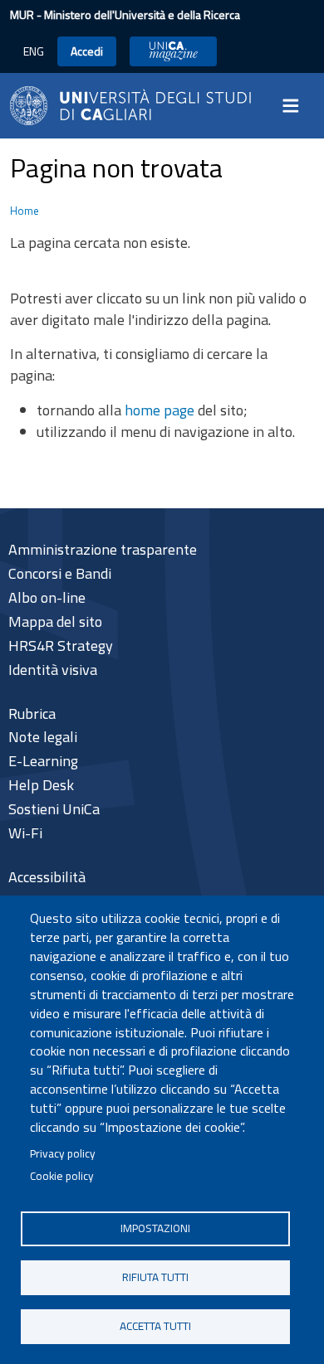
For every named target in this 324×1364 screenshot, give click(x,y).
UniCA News (173, 51)
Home (24, 210)
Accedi (87, 51)
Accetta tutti (155, 1326)
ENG (33, 51)
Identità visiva (52, 669)
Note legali (42, 737)
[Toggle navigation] (295, 105)
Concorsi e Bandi (59, 573)
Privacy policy (63, 1153)
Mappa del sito (55, 621)
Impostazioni (155, 1228)
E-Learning (43, 761)
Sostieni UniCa (54, 809)
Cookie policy (62, 1175)
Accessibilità (47, 877)
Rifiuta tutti (155, 1277)
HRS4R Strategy (60, 645)
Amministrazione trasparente (102, 549)
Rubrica (32, 713)
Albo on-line (47, 597)
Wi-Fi (25, 833)
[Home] (130, 104)
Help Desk (41, 785)
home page (159, 410)
